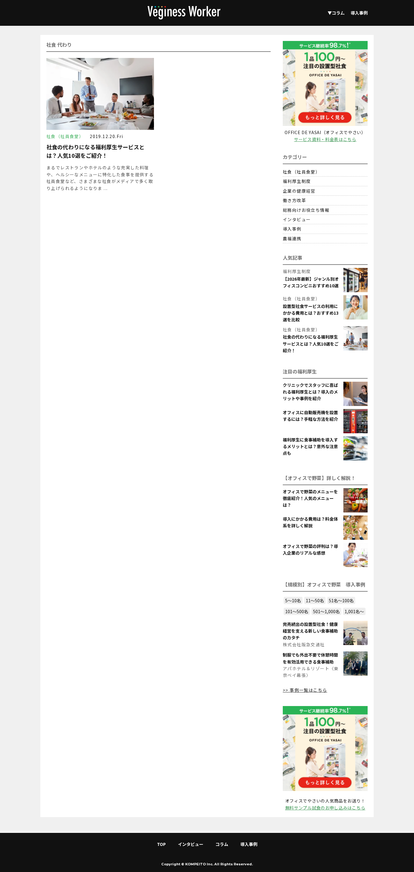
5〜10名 (293, 600)
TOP (161, 844)
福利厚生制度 (297, 181)
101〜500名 (296, 611)
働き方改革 (294, 200)
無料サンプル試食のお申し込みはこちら (325, 808)
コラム (221, 844)
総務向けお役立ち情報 (306, 210)
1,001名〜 (354, 611)
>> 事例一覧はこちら (305, 690)
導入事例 (359, 13)
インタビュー (297, 219)
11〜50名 (315, 600)
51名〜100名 (341, 600)
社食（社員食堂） (301, 172)
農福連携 (292, 238)
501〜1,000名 (326, 611)
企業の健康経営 (299, 191)
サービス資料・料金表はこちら (325, 139)
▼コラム (336, 13)
